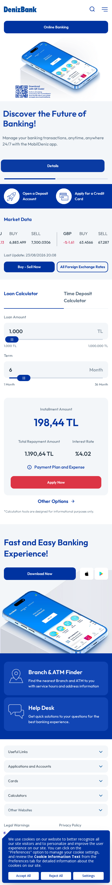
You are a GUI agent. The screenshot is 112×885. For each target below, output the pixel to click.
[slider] (11, 339)
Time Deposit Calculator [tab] (78, 297)
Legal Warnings (16, 825)
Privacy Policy (70, 825)
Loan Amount (15, 317)
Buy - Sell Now (29, 266)
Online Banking (56, 27)
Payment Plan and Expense (59, 467)
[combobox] (56, 810)
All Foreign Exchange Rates (82, 266)
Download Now (39, 573)
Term (8, 355)
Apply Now (56, 482)
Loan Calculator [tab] (21, 293)
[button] (29, 178)
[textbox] (56, 810)
